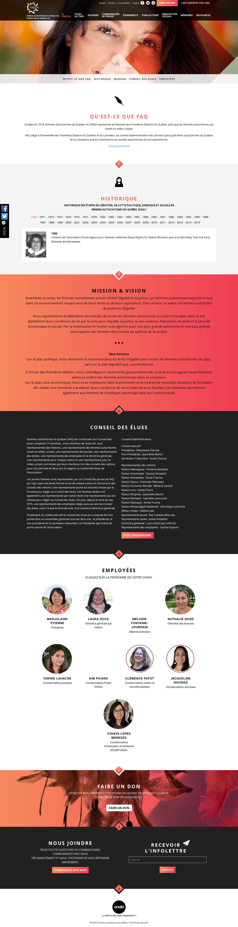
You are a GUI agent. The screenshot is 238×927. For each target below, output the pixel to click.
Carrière (111, 3)
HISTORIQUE (102, 78)
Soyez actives (79, 15)
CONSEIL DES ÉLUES (142, 78)
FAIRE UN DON (119, 808)
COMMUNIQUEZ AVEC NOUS (70, 870)
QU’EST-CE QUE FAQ (77, 78)
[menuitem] (66, 15)
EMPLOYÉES (167, 78)
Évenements (130, 15)
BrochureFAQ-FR (119, 146)
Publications (150, 15)
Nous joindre (124, 3)
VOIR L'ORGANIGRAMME (137, 535)
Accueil (102, 3)
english (136, 3)
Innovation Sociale (169, 15)
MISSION (120, 78)
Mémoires (187, 15)
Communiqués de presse (110, 15)
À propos (66, 15)
